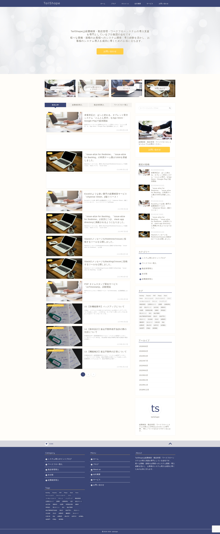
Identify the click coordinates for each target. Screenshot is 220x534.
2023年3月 (143, 356)
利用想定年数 (149, 310)
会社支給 (156, 307)
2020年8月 (143, 366)
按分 (150, 313)
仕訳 (141, 307)
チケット (154, 301)
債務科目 (163, 307)
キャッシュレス (149, 298)
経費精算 (142, 325)
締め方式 (149, 325)
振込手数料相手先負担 (145, 316)
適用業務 (155, 328)
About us (125, 3)
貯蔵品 (148, 328)
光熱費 (141, 310)
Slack (165, 295)
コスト (169, 298)
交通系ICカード (152, 304)
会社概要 (138, 3)
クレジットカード (160, 298)
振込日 (155, 316)
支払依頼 (150, 319)
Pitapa (159, 295)
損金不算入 (162, 316)
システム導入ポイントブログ (154, 258)
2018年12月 (144, 390)
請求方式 (156, 325)
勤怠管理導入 (99, 105)
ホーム (102, 3)
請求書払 (163, 325)
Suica (141, 298)
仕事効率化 (167, 304)
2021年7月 (143, 361)
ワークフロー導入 (121, 105)
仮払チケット (147, 307)
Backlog (142, 295)
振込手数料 (157, 313)
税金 (163, 322)
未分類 (144, 274)
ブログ (113, 3)
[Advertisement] (88, 141)
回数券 (156, 310)
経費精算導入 (77, 105)
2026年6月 (143, 351)
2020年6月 (143, 370)
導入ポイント (143, 313)
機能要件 (142, 322)
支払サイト (142, 319)
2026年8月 (143, 346)
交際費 (160, 304)
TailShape (52, 3)
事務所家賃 (142, 304)
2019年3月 (143, 375)
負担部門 (142, 328)
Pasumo (148, 295)
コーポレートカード (145, 301)
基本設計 (163, 310)
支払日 (156, 319)
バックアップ (163, 301)
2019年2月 (143, 380)
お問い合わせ (163, 3)
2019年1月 (143, 385)
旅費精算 (163, 319)
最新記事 (55, 105)
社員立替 (157, 322)
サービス (150, 3)
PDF (154, 295)
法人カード (149, 322)
